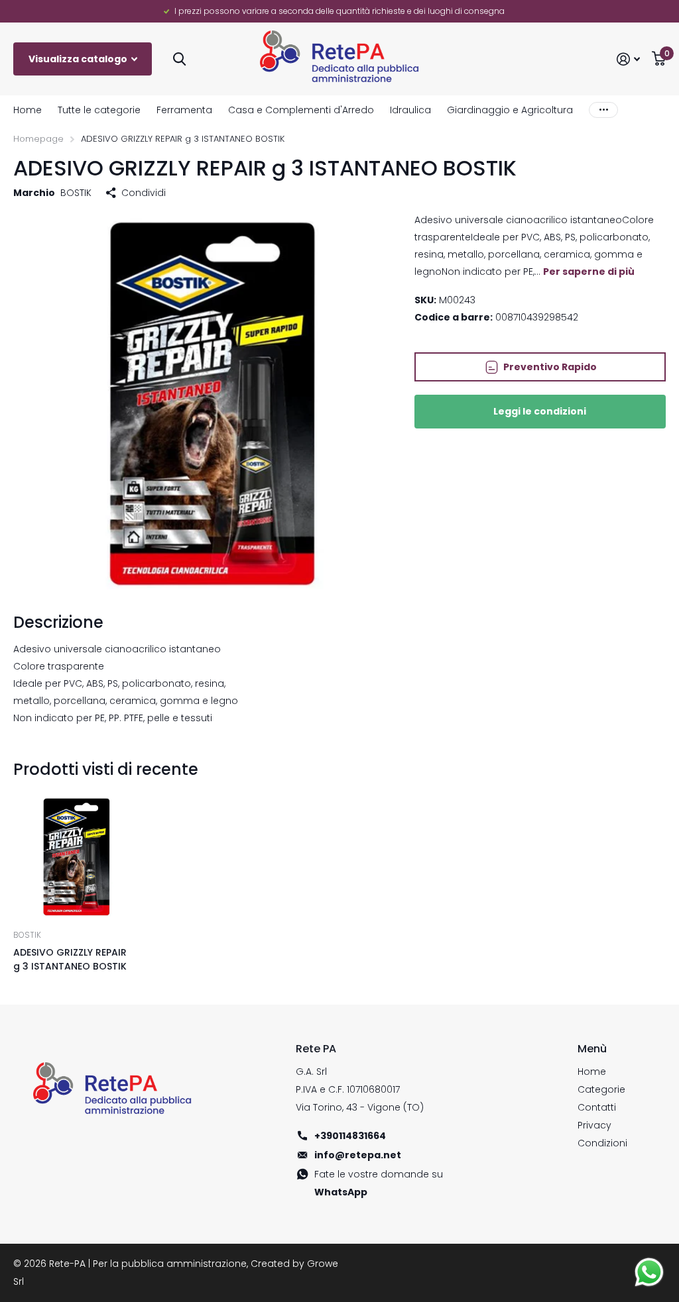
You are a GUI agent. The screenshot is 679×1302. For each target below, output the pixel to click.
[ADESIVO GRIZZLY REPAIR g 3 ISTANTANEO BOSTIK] (74, 857)
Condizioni (602, 1143)
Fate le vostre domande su (378, 1183)
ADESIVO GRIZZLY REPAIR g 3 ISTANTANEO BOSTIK (70, 959)
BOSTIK (76, 192)
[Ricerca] (179, 59)
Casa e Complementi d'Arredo (301, 110)
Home (27, 110)
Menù (592, 1048)
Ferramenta (184, 110)
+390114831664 (350, 1135)
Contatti (597, 1107)
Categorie (601, 1089)
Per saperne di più (589, 271)
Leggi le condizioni (539, 411)
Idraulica (410, 110)
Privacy (594, 1125)
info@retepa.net (357, 1155)
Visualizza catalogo (79, 59)
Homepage (38, 138)
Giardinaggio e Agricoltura (510, 110)
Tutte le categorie (99, 110)
